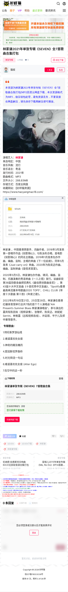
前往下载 (59, 60)
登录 (34, 533)
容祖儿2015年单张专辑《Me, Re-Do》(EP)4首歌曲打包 (51, 464)
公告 (4, 10)
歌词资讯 (50, 10)
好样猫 (42, 569)
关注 (50, 70)
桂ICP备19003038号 (34, 574)
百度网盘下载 (12, 419)
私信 (61, 70)
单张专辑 (9, 60)
